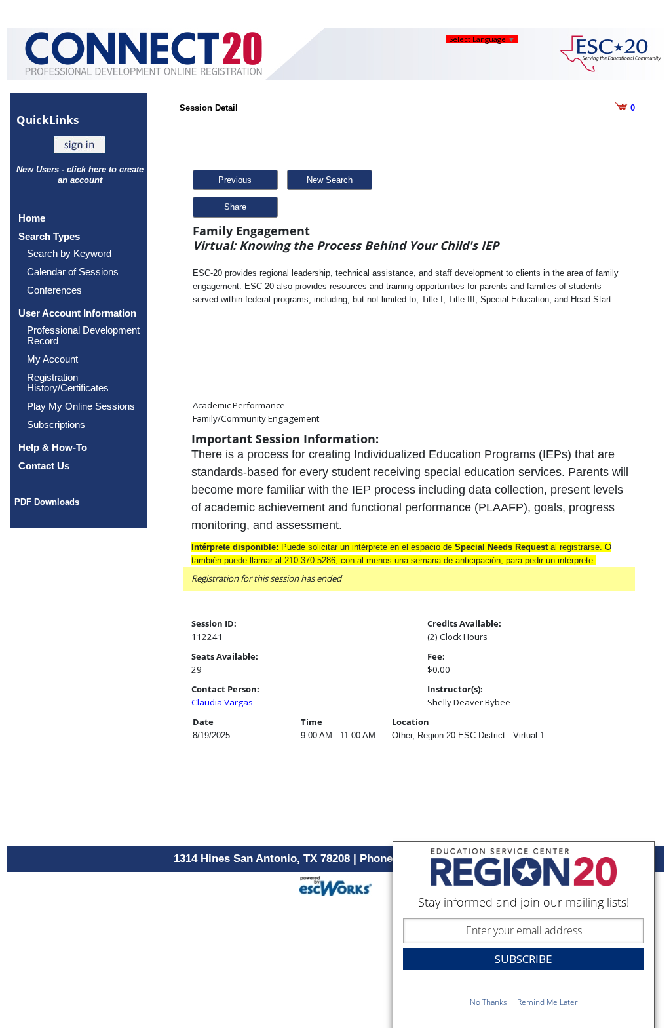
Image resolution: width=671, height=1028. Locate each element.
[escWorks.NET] (335, 885)
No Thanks (488, 1002)
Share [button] (235, 207)
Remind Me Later (547, 1002)
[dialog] (524, 934)
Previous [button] (235, 180)
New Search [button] (330, 180)
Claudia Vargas (222, 702)
